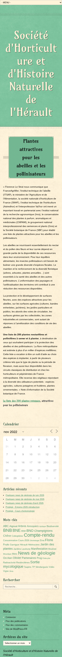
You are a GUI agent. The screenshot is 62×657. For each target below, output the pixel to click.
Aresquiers (33, 526)
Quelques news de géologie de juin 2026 (25, 495)
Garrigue (14, 544)
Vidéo (51, 567)
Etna (42, 540)
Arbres (22, 526)
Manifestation (39, 548)
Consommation (10, 540)
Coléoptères (17, 536)
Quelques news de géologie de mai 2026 (25, 499)
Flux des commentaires (17, 625)
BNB (7, 530)
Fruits (6, 544)
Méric (14, 554)
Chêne (7, 535)
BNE (17, 530)
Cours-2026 (23, 540)
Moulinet (52, 549)
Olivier (17, 558)
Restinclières (23, 562)
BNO (30, 530)
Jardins (17, 549)
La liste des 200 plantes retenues (21, 400)
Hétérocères (34, 545)
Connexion (11, 617)
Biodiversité (53, 526)
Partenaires (29, 558)
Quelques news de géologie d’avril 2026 (24, 503)
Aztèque (42, 526)
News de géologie (36, 553)
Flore (49, 540)
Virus (11, 571)
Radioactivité (9, 562)
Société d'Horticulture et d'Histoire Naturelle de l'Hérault (31, 73)
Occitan (7, 558)
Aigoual (13, 526)
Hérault (23, 544)
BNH (23, 531)
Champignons (43, 530)
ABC (6, 526)
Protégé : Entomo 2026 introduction (23, 507)
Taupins (27, 567)
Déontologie (34, 540)
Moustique (7, 554)
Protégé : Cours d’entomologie (20, 511)
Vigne (6, 571)
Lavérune (26, 549)
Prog (39, 558)
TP (33, 567)
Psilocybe (46, 558)
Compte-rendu (39, 535)
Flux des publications (16, 621)
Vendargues (42, 567)
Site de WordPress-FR (16, 629)
